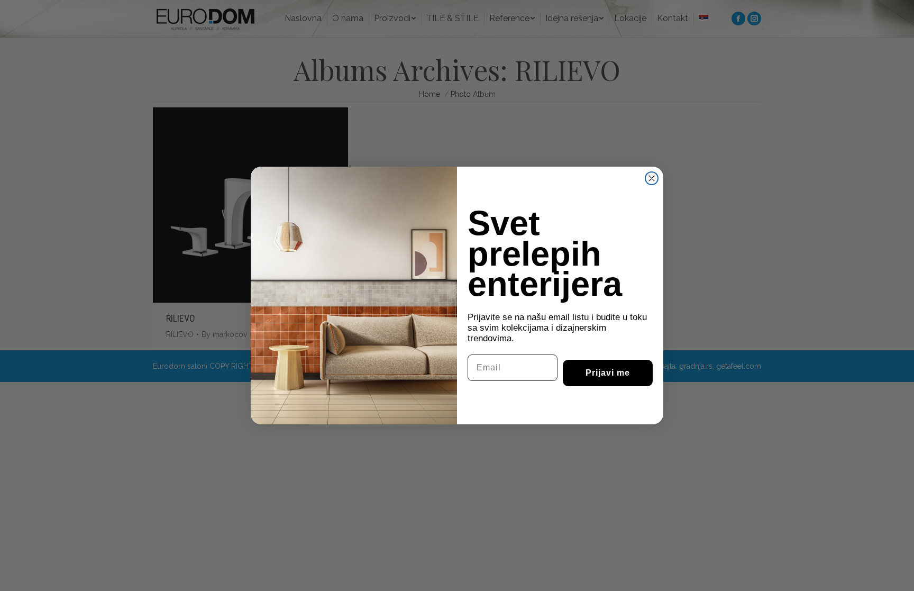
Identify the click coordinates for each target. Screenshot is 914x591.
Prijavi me (608, 372)
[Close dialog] (651, 178)
